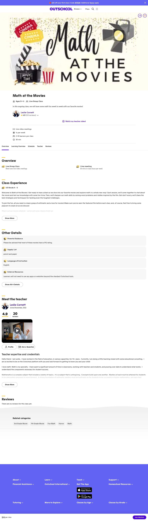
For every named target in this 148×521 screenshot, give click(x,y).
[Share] (140, 16)
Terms (92, 3)
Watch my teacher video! (75, 121)
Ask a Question (28, 347)
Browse (77, 9)
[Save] (145, 16)
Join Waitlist (139, 517)
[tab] (5, 146)
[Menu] (97, 9)
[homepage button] (61, 9)
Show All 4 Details (12, 284)
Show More (9, 218)
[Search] (92, 8)
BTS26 (77, 3)
